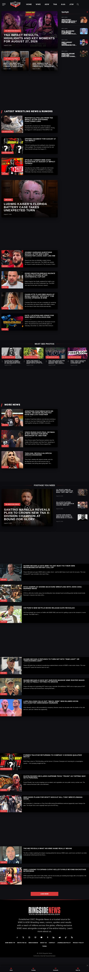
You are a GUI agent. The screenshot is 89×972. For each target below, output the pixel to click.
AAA (63, 4)
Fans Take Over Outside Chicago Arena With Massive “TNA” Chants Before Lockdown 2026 (56, 362)
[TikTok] (66, 937)
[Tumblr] (47, 937)
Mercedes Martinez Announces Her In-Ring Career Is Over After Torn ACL (13, 65)
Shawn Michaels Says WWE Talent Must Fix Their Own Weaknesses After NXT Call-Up (49, 566)
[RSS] (72, 937)
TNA (55, 4)
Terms (44, 946)
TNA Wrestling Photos (8, 357)
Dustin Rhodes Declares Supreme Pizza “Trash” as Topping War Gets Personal (54, 777)
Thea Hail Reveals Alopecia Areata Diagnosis (38, 454)
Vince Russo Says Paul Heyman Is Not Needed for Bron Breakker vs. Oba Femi (40, 434)
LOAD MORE (45, 894)
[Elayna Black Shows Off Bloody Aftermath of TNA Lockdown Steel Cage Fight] (11, 353)
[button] (78, 4)
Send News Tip (10, 942)
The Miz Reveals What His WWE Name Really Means (47, 848)
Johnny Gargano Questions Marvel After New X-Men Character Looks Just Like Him (40, 254)
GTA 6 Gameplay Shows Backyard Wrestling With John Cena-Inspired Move (52, 588)
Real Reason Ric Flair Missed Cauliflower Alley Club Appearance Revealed (69, 32)
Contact (52, 942)
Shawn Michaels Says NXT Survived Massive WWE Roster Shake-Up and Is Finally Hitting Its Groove (54, 681)
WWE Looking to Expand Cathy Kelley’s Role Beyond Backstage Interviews (54, 870)
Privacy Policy (78, 942)
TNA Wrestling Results (12, 30)
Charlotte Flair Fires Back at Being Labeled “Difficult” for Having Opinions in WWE (39, 296)
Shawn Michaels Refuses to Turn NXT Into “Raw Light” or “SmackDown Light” (51, 660)
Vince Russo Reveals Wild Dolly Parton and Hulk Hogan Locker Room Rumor (69, 21)
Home (29, 4)
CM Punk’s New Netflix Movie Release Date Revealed (49, 608)
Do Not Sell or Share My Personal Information (44, 956)
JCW (71, 4)
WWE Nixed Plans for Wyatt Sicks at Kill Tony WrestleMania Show (52, 798)
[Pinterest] (35, 937)
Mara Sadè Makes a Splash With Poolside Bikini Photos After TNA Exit (35, 362)
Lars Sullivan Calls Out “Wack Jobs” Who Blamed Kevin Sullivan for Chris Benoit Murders (50, 702)
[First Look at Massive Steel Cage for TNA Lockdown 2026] (77, 353)
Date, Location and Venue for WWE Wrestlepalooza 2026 (39, 316)
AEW (47, 4)
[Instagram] (29, 937)
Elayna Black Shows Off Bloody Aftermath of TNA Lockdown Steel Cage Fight (13, 362)
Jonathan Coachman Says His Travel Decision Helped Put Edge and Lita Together (39, 412)
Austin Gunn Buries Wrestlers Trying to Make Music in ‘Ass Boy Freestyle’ (64, 516)
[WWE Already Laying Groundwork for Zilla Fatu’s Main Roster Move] (84, 42)
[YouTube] (41, 937)
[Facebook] (17, 937)
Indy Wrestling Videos (11, 58)
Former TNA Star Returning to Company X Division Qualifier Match (52, 756)
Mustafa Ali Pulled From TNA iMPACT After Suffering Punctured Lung (39, 119)
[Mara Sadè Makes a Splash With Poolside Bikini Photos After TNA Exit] (33, 353)
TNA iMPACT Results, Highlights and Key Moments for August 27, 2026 (29, 38)
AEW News (5, 287)
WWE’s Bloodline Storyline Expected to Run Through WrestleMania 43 (68, 55)
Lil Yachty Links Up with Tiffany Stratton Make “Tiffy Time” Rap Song (64, 491)
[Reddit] (59, 937)
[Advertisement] (29, 232)
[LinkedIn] (53, 937)
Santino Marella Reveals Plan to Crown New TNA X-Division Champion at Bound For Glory (27, 514)
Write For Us (22, 942)
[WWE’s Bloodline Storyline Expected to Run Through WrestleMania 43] (84, 54)
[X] (23, 937)
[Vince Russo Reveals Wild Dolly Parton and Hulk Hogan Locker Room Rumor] (84, 20)
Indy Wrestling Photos (31, 357)
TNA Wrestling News (7, 131)
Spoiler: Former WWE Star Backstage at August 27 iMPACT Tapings (40, 161)
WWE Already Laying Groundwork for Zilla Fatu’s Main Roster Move (68, 44)
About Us (43, 942)
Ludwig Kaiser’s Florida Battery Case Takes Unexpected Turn (25, 207)
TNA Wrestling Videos (12, 504)
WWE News (37, 58)
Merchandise (33, 942)
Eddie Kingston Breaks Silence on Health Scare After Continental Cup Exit (40, 275)
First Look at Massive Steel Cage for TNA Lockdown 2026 (78, 362)
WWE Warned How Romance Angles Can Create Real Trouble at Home (43, 65)
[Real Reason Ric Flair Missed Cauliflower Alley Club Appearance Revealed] (84, 31)
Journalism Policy (64, 942)
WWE (38, 4)
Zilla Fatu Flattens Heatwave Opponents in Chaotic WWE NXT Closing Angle (65, 504)
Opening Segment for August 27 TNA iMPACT (40, 140)
